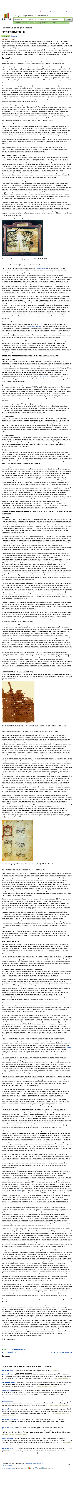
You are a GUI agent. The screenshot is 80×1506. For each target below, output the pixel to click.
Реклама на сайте (37, 1463)
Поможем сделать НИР (18, 1349)
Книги (55, 22)
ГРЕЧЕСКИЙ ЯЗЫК (8, 1382)
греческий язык (7, 1390)
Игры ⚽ (64, 22)
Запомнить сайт (47, 12)
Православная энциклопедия (22, 22)
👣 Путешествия (7, 1465)
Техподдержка (28, 1463)
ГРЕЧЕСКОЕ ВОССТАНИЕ (60, 1352)
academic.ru (6, 22)
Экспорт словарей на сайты (9, 1468)
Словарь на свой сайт (60, 12)
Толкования (35, 22)
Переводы (45, 22)
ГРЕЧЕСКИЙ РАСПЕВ (12, 1352)
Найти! (68, 19)
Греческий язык (7, 1370)
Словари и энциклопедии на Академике (30, 16)
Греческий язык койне (10, 1419)
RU (70, 12)
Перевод (14, 36)
